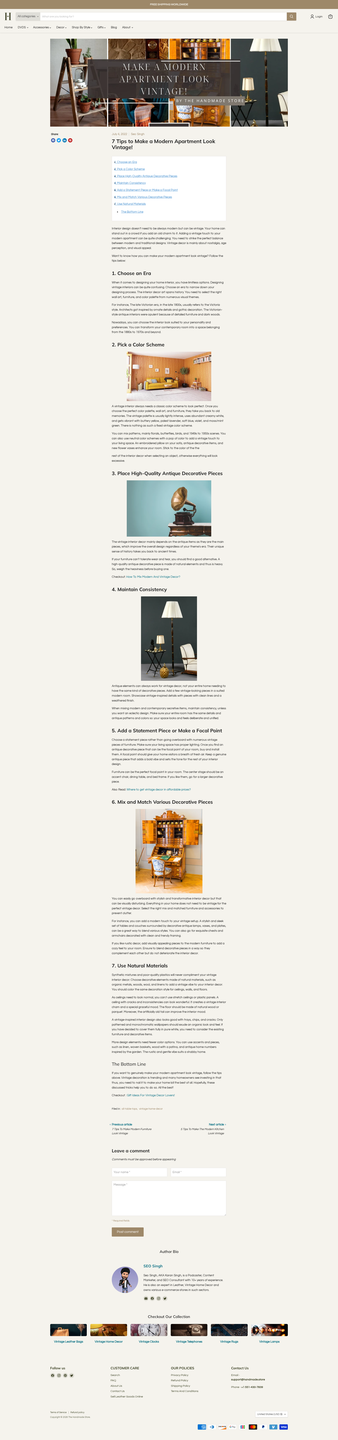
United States (270, 1414)
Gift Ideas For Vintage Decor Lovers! (151, 1095)
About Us (116, 1385)
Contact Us (118, 1391)
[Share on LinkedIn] (64, 140)
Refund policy (77, 1412)
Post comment (128, 1232)
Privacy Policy (179, 1375)
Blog (114, 27)
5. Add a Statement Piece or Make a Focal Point (146, 190)
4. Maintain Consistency (130, 183)
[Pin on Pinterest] (70, 140)
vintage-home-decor (151, 1109)
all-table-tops (129, 1109)
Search (115, 1375)
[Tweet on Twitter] (59, 140)
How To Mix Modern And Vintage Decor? (153, 576)
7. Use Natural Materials (130, 204)
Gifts (101, 27)
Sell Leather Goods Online (127, 1396)
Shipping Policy (180, 1385)
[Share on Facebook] (53, 140)
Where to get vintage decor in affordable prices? (159, 789)
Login (319, 16)
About (126, 27)
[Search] (291, 16)
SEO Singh (153, 1266)
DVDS (22, 27)
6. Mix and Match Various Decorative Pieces (143, 197)
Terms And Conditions (184, 1391)
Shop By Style (81, 27)
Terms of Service (58, 1412)
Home (8, 27)
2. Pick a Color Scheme (129, 169)
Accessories (41, 27)
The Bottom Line (132, 211)
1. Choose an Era (125, 162)
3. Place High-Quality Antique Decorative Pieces (145, 176)
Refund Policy (179, 1380)
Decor (60, 27)
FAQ (113, 1380)
